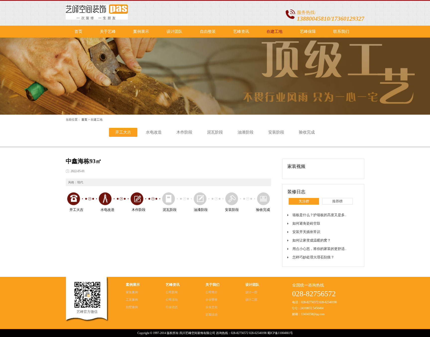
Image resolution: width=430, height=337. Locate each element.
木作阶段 (184, 132)
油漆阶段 (246, 132)
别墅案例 (132, 307)
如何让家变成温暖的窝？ (311, 240)
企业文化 (211, 307)
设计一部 (251, 292)
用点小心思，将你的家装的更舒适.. (319, 249)
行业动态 (172, 307)
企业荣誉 (211, 299)
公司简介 (211, 292)
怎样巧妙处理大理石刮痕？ (313, 257)
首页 (78, 31)
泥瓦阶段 (215, 132)
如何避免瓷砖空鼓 (306, 223)
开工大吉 (123, 132)
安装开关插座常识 (306, 232)
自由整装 (208, 31)
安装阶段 (276, 132)
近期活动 (211, 314)
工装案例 (132, 299)
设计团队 (174, 31)
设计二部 (251, 299)
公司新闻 (172, 292)
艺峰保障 (308, 31)
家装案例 (132, 292)
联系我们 (341, 31)
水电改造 (154, 132)
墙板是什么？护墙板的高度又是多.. (319, 215)
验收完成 (307, 132)
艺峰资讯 (241, 31)
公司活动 (172, 299)
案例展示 (141, 31)
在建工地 (274, 31)
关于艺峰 (108, 31)
